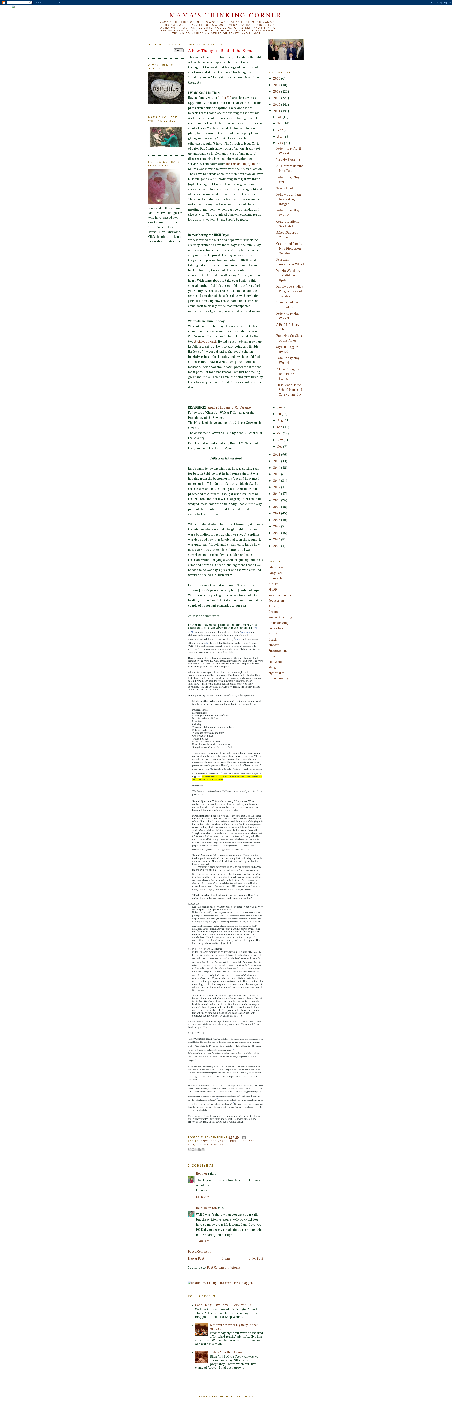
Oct (280, 433)
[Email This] (189, 1149)
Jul (279, 414)
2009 (277, 98)
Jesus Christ (276, 628)
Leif (191, 1144)
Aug (280, 420)
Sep (280, 427)
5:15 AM (203, 1197)
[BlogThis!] (193, 1149)
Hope (272, 656)
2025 (277, 539)
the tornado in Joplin (240, 164)
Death (272, 639)
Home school (277, 578)
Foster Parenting (280, 617)
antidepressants (279, 595)
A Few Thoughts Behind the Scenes (221, 51)
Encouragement (279, 650)
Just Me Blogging (288, 159)
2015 (277, 474)
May (280, 143)
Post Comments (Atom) (223, 1267)
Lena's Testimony (209, 1144)
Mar (280, 130)
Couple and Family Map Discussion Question (289, 248)
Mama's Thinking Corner (226, 15)
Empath (273, 645)
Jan (279, 117)
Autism (273, 584)
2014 (277, 467)
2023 (277, 526)
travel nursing (278, 678)
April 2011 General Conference (229, 407)
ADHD (272, 634)
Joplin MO (224, 97)
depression (276, 600)
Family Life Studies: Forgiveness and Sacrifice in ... (290, 291)
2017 (277, 487)
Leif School (276, 662)
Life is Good (276, 567)
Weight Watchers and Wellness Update (288, 275)
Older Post (255, 1258)
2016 (277, 480)
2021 (277, 513)
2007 (277, 85)
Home (226, 1258)
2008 (277, 91)
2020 (277, 507)
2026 (277, 546)
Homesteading (278, 623)
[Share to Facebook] (199, 1149)
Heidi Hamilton (206, 1208)
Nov (280, 440)
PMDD (272, 589)
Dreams (273, 611)
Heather (201, 1173)
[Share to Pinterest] (203, 1149)
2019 (277, 500)
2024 (277, 533)
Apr (280, 136)
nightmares (276, 673)
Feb (280, 123)
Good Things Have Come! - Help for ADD (223, 1305)
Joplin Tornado (242, 1141)
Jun (279, 407)
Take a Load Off (287, 188)
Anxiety (273, 606)
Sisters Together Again (226, 1352)
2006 (277, 78)
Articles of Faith (205, 341)
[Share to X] (196, 1149)
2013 (277, 461)
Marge (272, 667)
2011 (277, 111)
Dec (280, 446)
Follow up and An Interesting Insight (288, 199)
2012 (277, 454)
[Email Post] (243, 1137)
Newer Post (196, 1258)
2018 (277, 493)
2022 (277, 520)
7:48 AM (203, 1241)
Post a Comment (199, 1251)
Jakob (223, 1141)
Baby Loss (208, 1141)
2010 (277, 104)
